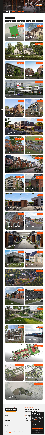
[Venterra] (11, 409)
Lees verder (36, 419)
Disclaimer (18, 431)
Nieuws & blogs (8, 420)
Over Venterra (8, 423)
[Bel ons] (25, 418)
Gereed (40, 20)
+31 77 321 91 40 (29, 418)
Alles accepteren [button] (37, 428)
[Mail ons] (25, 420)
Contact (6, 425)
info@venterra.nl (29, 420)
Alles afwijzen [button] (37, 430)
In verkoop (21, 21)
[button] (37, 432)
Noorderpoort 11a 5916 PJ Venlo (29, 416)
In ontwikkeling (11, 21)
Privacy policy (14, 431)
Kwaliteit (22, 431)
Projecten (7, 418)
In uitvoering (31, 21)
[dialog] (37, 423)
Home (6, 415)
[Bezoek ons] (25, 415)
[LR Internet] (10, 432)
